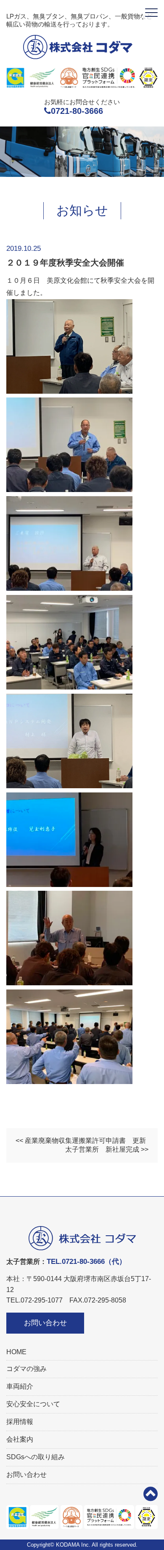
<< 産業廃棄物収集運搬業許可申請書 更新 (81, 1140)
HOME (16, 1351)
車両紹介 (19, 1386)
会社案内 (19, 1439)
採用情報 (19, 1421)
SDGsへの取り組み (35, 1457)
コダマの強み (26, 1368)
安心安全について (33, 1404)
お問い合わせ (45, 1323)
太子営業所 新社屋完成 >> (106, 1149)
